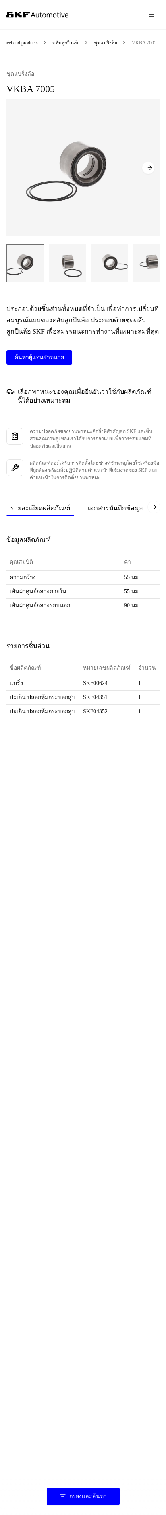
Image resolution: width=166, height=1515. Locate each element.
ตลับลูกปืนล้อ (65, 43)
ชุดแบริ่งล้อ (105, 43)
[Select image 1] (25, 263)
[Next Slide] (148, 167)
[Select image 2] (67, 263)
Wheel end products (19, 43)
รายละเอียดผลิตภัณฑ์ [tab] (40, 508)
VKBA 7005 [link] (144, 43)
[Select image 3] (109, 263)
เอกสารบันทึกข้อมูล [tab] (115, 508)
